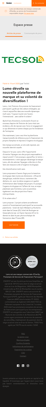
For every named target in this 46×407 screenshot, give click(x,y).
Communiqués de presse (33, 33)
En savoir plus (29, 13)
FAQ (23, 334)
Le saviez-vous (23, 337)
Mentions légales (23, 340)
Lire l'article (13, 225)
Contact (23, 356)
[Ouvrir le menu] (3, 3)
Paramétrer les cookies (23, 350)
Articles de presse (14, 33)
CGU (23, 353)
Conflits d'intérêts (23, 343)
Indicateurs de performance (23, 346)
